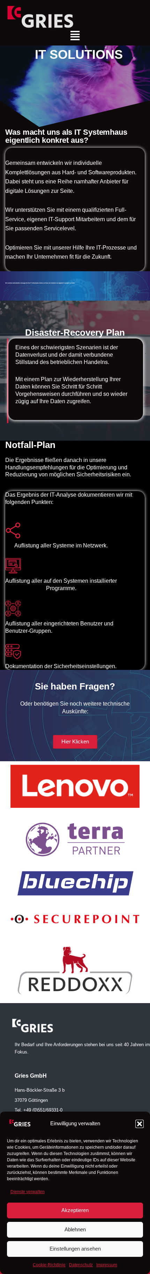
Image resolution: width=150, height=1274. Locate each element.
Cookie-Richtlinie (49, 1264)
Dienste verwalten (27, 1191)
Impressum (106, 1264)
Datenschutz (81, 1264)
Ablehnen (75, 1229)
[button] (139, 1123)
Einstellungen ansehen (75, 1249)
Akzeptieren (75, 1210)
